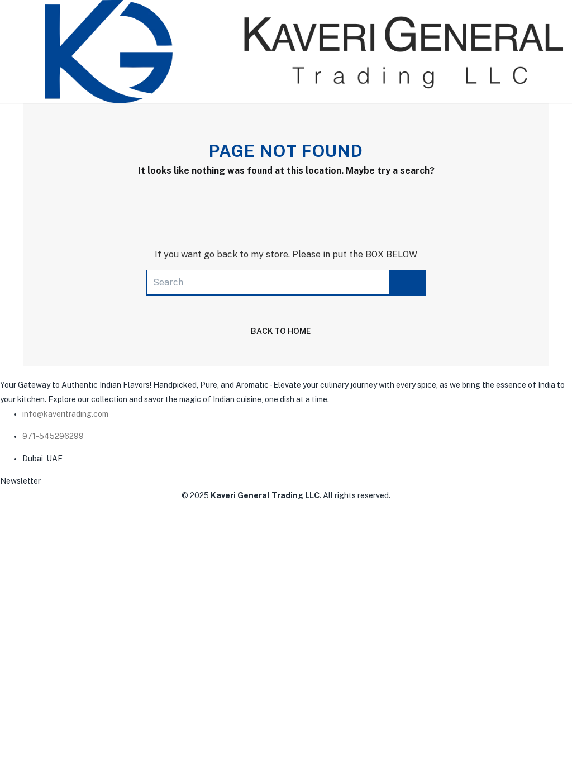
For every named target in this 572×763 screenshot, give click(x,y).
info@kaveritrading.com (65, 413)
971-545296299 (53, 436)
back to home (281, 331)
